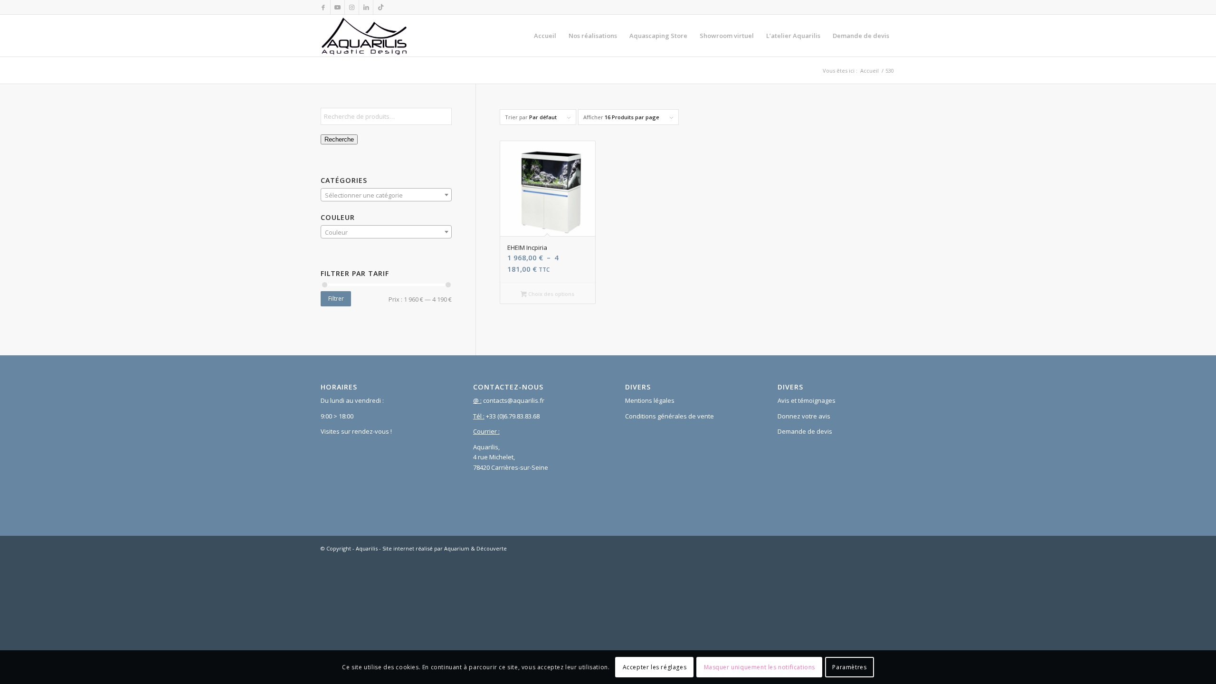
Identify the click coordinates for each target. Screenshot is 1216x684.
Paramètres (849, 667)
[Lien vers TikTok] (380, 7)
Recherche (339, 139)
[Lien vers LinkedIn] (366, 7)
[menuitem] (545, 36)
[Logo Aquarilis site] (364, 36)
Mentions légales (649, 400)
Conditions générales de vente (669, 416)
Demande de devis (805, 431)
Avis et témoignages (807, 400)
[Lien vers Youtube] (337, 7)
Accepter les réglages (655, 667)
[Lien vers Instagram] (352, 7)
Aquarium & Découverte (475, 548)
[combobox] (386, 194)
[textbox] (386, 195)
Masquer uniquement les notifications (760, 667)
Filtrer (336, 298)
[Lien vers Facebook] (323, 7)
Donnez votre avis (804, 416)
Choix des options (550, 293)
